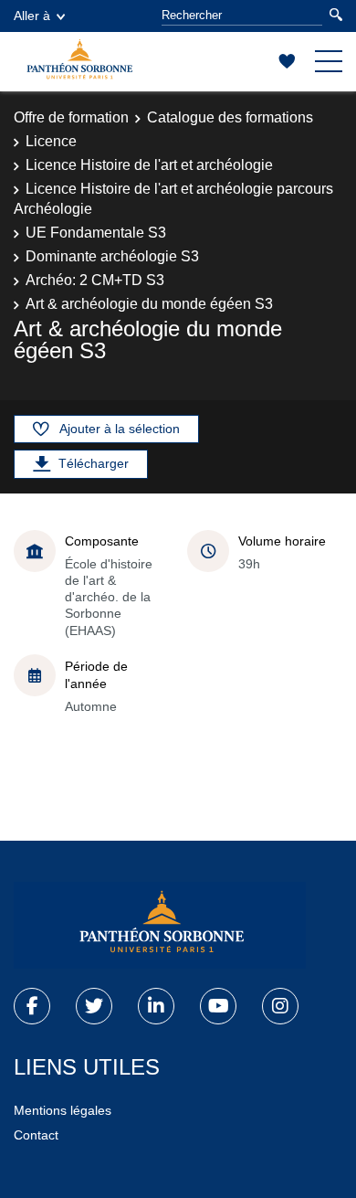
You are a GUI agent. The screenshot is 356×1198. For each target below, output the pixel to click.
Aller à (32, 15)
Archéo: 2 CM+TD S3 (95, 280)
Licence (51, 141)
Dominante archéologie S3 (112, 256)
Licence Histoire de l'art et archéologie (149, 165)
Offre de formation (71, 117)
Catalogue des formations (230, 117)
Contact (36, 1135)
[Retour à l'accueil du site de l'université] (160, 926)
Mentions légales (62, 1110)
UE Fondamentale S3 (96, 232)
